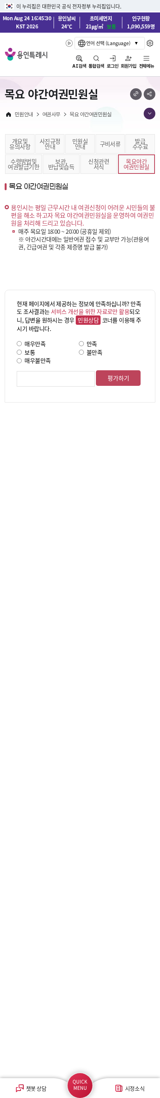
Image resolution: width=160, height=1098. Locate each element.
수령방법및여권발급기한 (23, 164)
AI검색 (79, 66)
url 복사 (136, 94)
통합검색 (96, 66)
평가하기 (118, 378)
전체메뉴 (146, 66)
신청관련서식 (98, 164)
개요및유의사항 (19, 144)
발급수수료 (140, 144)
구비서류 (110, 144)
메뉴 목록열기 (149, 113)
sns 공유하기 (149, 94)
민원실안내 (80, 144)
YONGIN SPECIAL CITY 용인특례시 (26, 54)
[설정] (150, 43)
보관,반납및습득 (61, 164)
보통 (29, 352)
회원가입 (128, 66)
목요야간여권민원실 (136, 164)
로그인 (112, 66)
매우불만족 (37, 360)
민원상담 (88, 320)
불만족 (94, 352)
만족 (92, 344)
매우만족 (34, 344)
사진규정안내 (50, 144)
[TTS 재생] (69, 43)
